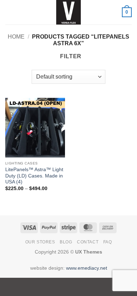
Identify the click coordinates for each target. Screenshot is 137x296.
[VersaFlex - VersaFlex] (68, 12)
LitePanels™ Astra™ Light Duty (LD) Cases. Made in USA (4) (34, 175)
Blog (66, 242)
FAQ (107, 242)
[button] (9, 12)
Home (16, 37)
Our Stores (40, 242)
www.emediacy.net (86, 268)
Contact (87, 242)
